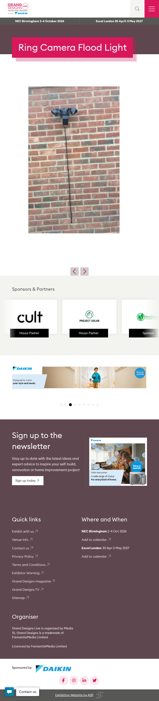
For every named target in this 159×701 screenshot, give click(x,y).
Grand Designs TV (25, 589)
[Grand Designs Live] (17, 9)
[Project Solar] (71, 316)
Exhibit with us (23, 531)
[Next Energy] (131, 316)
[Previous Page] (74, 271)
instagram (74, 680)
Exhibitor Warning (26, 573)
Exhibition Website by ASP (74, 695)
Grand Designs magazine (31, 581)
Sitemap (18, 598)
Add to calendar (94, 540)
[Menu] (152, 9)
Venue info (20, 540)
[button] (61, 404)
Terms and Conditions (29, 565)
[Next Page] (84, 271)
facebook (63, 680)
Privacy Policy (23, 556)
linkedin (84, 680)
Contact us (20, 548)
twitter (94, 680)
